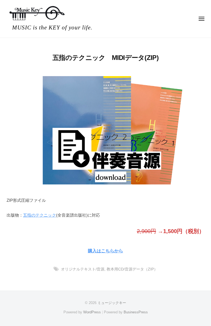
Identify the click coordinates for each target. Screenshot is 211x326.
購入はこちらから (105, 250)
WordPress (92, 312)
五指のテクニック (39, 215)
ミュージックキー (112, 303)
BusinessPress (136, 312)
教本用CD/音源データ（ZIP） (132, 269)
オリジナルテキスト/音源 (82, 269)
